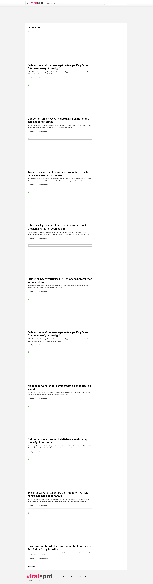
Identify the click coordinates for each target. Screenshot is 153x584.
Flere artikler (32, 566)
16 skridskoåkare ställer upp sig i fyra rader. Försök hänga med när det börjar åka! (58, 173)
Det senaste (51, 3)
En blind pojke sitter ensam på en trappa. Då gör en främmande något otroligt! (58, 67)
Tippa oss (87, 576)
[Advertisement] (77, 14)
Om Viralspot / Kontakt (75, 576)
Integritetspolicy (60, 576)
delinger (32, 78)
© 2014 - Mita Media (34, 581)
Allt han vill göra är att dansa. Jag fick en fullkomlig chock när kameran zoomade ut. (57, 227)
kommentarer (43, 78)
